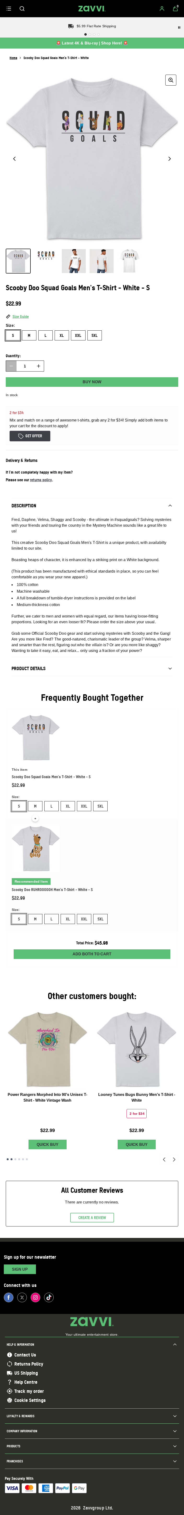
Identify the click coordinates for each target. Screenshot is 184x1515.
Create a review (92, 1217)
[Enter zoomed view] (170, 80)
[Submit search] (22, 8)
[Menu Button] (9, 8)
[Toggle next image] (169, 159)
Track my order (29, 1391)
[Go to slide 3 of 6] (15, 1159)
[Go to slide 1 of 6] (8, 1159)
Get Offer (33, 435)
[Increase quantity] (38, 366)
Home (13, 58)
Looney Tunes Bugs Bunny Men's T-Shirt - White (136, 1097)
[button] (92, 317)
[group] (92, 159)
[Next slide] (174, 1159)
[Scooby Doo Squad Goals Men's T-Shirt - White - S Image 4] (101, 261)
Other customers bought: (92, 995)
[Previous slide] (164, 1159)
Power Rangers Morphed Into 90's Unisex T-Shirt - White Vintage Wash (47, 1097)
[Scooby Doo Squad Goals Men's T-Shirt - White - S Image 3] (73, 261)
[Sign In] (162, 8)
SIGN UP (20, 1269)
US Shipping (26, 1373)
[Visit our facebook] (8, 1297)
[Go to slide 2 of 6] (11, 1159)
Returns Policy (28, 1364)
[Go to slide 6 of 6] (27, 1159)
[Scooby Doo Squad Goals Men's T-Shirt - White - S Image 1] (18, 261)
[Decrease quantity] (11, 366)
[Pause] (179, 27)
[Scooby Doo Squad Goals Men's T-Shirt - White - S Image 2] (46, 261)
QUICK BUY (47, 1145)
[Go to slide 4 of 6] (19, 1159)
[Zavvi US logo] (92, 8)
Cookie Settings (30, 1400)
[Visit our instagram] (35, 1297)
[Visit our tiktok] (49, 1297)
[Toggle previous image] (14, 159)
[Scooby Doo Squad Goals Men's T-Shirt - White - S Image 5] (129, 261)
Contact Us (25, 1355)
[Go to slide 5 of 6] (23, 1159)
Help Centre (25, 1382)
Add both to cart (92, 954)
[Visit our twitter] (22, 1297)
